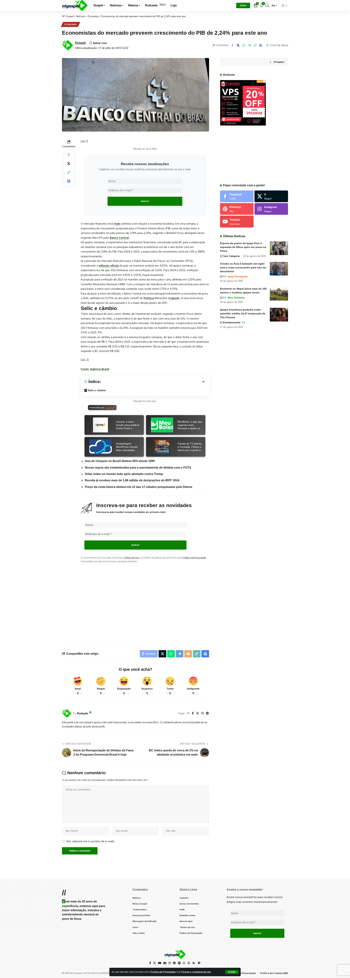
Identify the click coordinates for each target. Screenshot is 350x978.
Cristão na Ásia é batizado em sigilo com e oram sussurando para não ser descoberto (243, 267)
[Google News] (164, 963)
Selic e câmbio (97, 390)
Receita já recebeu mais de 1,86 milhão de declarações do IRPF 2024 (132, 480)
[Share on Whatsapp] (243, 45)
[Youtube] (237, 221)
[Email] (188, 653)
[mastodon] (199, 963)
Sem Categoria (231, 256)
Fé (224, 276)
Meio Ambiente (236, 297)
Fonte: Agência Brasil (95, 369)
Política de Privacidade (163, 972)
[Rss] (193, 963)
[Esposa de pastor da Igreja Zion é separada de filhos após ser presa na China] (279, 248)
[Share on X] (238, 45)
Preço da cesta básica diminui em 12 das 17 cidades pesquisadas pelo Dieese (138, 486)
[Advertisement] (145, 601)
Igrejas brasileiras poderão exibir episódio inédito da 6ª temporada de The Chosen (242, 313)
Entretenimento (231, 322)
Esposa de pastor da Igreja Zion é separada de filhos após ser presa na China (243, 247)
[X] (197, 713)
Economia (71, 24)
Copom (174, 298)
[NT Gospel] (75, 5)
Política (149, 298)
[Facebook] (193, 713)
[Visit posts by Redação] (66, 713)
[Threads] (188, 963)
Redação (80, 42)
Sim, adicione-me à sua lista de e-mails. (90, 841)
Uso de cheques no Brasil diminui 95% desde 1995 (120, 461)
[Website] (188, 713)
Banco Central (119, 237)
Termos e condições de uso (196, 972)
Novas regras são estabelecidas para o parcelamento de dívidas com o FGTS (138, 467)
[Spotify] (179, 963)
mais (117, 223)
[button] (231, 972)
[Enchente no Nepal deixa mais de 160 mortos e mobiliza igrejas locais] (279, 294)
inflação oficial (108, 265)
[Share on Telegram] (249, 45)
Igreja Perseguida (238, 276)
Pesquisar (279, 62)
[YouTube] (159, 963)
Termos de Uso (131, 557)
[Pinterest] (207, 713)
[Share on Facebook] (232, 45)
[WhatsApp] (184, 963)
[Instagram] (202, 713)
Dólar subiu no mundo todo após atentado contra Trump (124, 473)
